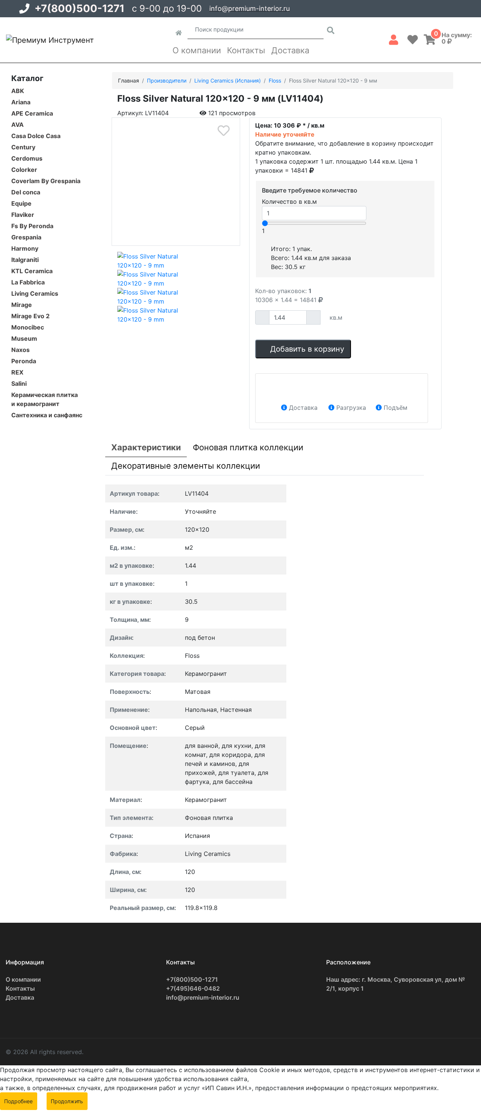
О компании (196, 50)
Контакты (246, 50)
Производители (166, 80)
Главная (128, 80)
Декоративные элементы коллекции (185, 466)
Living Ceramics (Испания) (227, 80)
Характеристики (146, 447)
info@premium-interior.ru (249, 8)
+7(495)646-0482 (193, 988)
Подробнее (18, 1101)
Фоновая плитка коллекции (248, 447)
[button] (393, 38)
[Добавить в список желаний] (223, 130)
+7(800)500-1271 (79, 8)
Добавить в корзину (306, 348)
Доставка (290, 50)
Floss (275, 80)
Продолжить (67, 1101)
